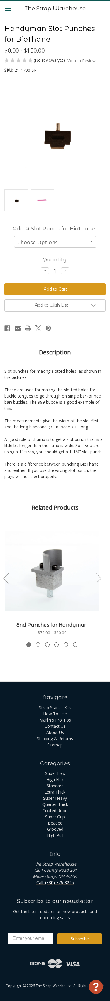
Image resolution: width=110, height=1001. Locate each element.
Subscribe (79, 938)
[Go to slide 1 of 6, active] (28, 644)
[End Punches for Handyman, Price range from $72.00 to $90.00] (52, 571)
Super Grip (55, 817)
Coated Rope (55, 810)
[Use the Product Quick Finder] (96, 987)
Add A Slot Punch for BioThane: (54, 228)
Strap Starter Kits (55, 707)
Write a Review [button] (81, 60)
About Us (55, 732)
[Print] (28, 328)
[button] (55, 305)
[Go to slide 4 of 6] (56, 644)
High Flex (55, 779)
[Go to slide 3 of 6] (47, 644)
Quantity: (55, 259)
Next (98, 578)
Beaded (55, 823)
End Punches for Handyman (51, 625)
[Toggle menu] (8, 8)
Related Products (55, 507)
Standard (55, 786)
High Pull (55, 835)
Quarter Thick (55, 804)
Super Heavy (55, 798)
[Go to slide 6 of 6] (75, 644)
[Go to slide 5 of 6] (66, 644)
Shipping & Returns (55, 738)
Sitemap (55, 745)
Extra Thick (55, 792)
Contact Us (55, 726)
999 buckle (48, 402)
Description (55, 352)
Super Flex (55, 773)
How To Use (55, 714)
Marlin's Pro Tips (55, 720)
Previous (6, 578)
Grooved (55, 829)
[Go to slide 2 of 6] (38, 644)
